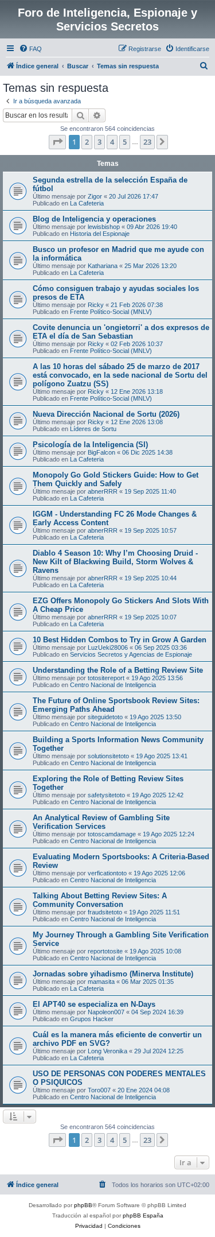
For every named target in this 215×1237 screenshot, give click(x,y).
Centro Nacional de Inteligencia (113, 684)
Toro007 (99, 1090)
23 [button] (147, 142)
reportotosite (105, 951)
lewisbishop (104, 226)
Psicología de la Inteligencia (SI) (90, 444)
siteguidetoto (105, 716)
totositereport (106, 677)
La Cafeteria (87, 203)
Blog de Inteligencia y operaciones (94, 219)
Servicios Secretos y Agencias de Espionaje (131, 654)
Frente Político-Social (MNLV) (111, 311)
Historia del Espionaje (100, 233)
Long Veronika (107, 1051)
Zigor (95, 196)
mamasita (101, 981)
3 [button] (99, 142)
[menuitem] (30, 49)
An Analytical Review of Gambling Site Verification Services (101, 822)
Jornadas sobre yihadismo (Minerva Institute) (113, 974)
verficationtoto (107, 873)
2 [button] (87, 142)
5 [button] (125, 142)
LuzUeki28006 (108, 647)
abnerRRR (103, 491)
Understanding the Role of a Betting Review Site (118, 670)
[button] (57, 142)
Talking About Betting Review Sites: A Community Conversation (100, 900)
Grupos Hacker (92, 1018)
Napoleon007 (106, 1012)
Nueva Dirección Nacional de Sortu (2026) (106, 414)
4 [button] (112, 142)
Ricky (96, 304)
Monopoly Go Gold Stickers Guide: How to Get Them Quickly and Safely (115, 479)
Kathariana (103, 265)
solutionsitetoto (108, 756)
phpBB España (143, 1215)
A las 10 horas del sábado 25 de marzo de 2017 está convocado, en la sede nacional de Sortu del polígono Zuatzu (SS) (120, 375)
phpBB (83, 1205)
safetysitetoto (106, 795)
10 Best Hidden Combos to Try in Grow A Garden (119, 639)
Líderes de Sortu (93, 428)
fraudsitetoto (105, 912)
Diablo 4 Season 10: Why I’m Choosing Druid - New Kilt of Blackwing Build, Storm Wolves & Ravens (115, 562)
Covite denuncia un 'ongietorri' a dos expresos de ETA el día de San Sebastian (121, 331)
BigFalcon (101, 452)
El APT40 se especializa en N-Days (94, 1004)
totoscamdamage (112, 834)
